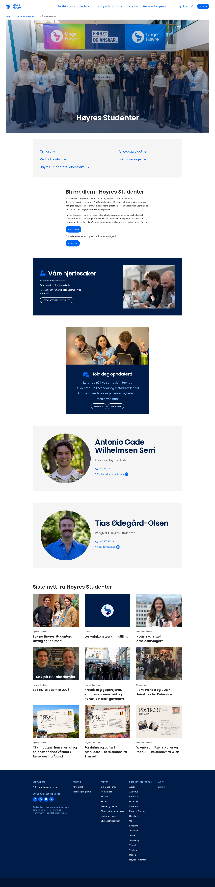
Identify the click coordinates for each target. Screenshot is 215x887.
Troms (132, 835)
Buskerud (133, 796)
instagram (116, 406)
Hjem (8, 16)
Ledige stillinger (108, 816)
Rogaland (133, 825)
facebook (98, 406)
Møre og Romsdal (137, 811)
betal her (72, 243)
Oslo (131, 820)
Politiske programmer (83, 791)
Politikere (105, 801)
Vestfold (133, 845)
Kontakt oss (106, 791)
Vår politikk (78, 786)
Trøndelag (134, 840)
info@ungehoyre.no (48, 787)
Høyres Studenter (137, 859)
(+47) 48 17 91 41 (106, 468)
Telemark (133, 830)
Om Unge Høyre (108, 786)
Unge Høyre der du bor (25, 16)
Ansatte (104, 796)
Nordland (133, 816)
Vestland (133, 850)
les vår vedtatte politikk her (56, 300)
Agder (132, 786)
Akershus (133, 791)
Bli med (161, 786)
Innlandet (133, 806)
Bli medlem (73, 229)
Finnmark (133, 801)
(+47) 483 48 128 (106, 541)
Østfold (132, 854)
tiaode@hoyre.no (107, 547)
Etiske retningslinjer (110, 820)
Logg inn (182, 6)
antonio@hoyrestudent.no (111, 474)
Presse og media (109, 806)
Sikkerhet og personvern (112, 811)
